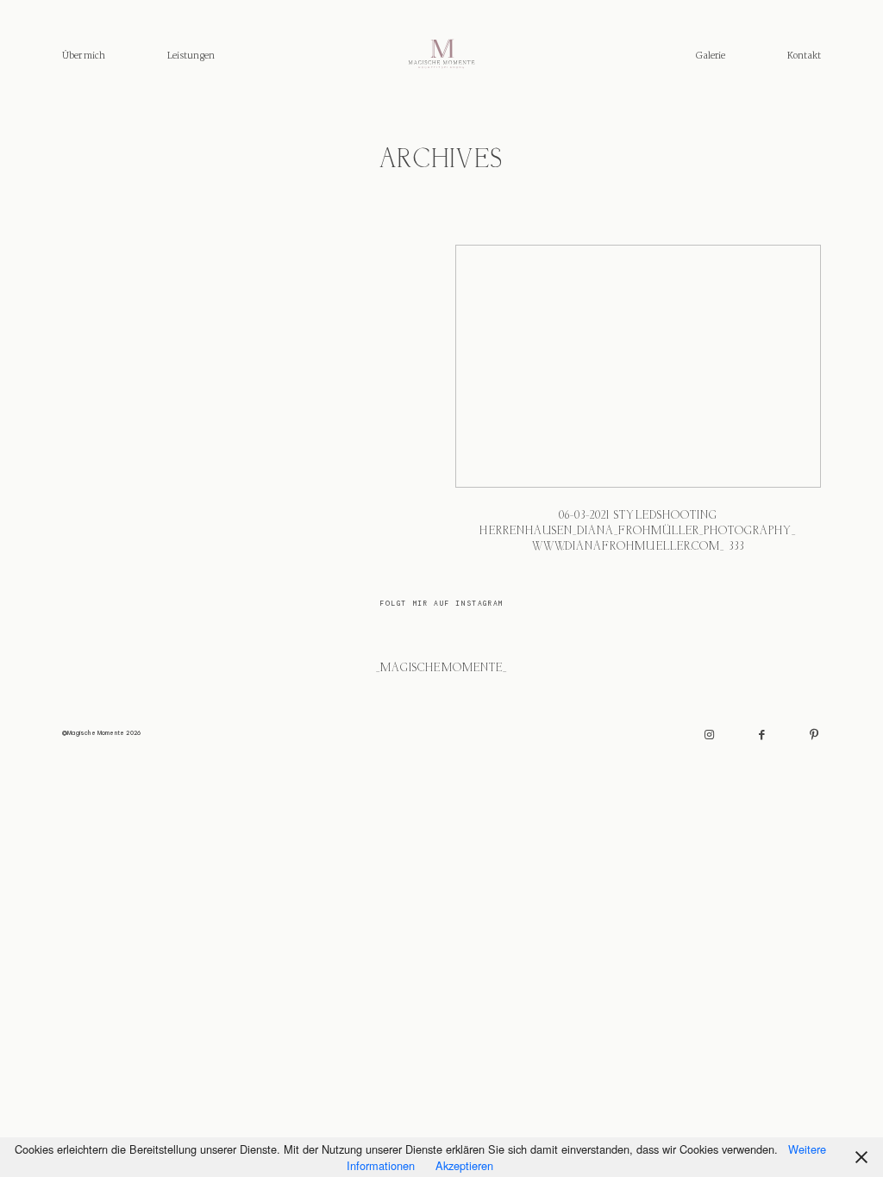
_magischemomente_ (441, 668)
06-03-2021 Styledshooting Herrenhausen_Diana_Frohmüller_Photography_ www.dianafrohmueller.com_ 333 (638, 408)
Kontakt (804, 55)
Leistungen (191, 55)
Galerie (710, 55)
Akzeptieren (464, 1165)
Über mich (83, 55)
